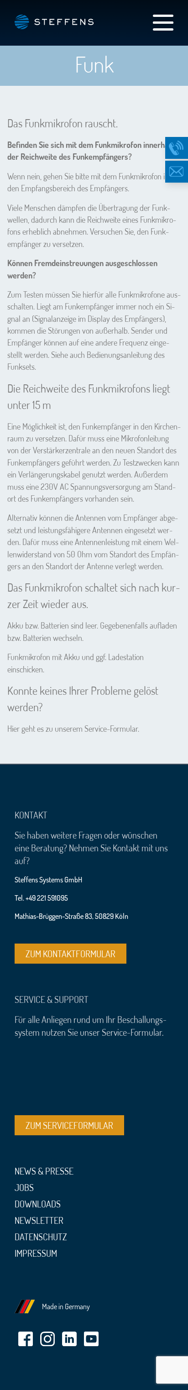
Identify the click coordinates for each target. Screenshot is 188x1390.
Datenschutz (41, 1237)
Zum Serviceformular (69, 1125)
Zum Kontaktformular (70, 954)
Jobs (24, 1187)
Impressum (36, 1253)
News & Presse (44, 1171)
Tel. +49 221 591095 (41, 897)
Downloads (38, 1204)
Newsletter (39, 1220)
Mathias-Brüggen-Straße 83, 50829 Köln (71, 916)
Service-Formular (111, 729)
